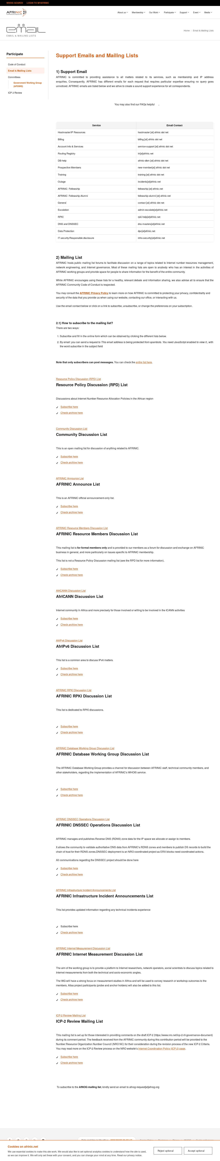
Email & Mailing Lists (19, 70)
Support (183, 12)
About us (122, 12)
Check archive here (72, 413)
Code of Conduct (16, 64)
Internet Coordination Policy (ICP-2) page (161, 1048)
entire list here (144, 362)
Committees (14, 77)
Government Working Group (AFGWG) (28, 84)
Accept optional (196, 1150)
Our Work (153, 12)
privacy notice (134, 1155)
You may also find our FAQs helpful (135, 104)
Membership (137, 12)
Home (187, 30)
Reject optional (165, 1150)
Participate (169, 12)
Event (195, 12)
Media (207, 12)
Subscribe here (69, 407)
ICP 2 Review (15, 92)
